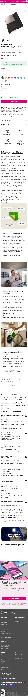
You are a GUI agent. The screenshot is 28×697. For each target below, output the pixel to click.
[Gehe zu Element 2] (7, 40)
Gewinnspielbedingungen (6, 634)
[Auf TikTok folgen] (10, 674)
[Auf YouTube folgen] (8, 674)
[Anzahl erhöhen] (7, 93)
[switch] (3, 695)
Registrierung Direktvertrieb (18, 657)
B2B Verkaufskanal (19, 654)
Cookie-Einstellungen (6, 637)
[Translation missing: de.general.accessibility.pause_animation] (27, 1)
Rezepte (3, 661)
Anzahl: (3, 90)
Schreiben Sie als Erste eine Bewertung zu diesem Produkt (14, 384)
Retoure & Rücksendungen (5, 667)
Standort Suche (18, 621)
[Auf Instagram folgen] (4, 674)
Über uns (3, 654)
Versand (9, 70)
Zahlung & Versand (5, 629)
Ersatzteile (3, 669)
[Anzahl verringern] (3, 93)
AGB (2, 620)
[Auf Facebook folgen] (2, 674)
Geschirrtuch (12, 7)
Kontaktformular (5, 659)
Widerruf (3, 626)
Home (2, 7)
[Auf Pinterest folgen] (6, 674)
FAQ (2, 657)
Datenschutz (4, 624)
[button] (14, 384)
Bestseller (6, 7)
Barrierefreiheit (4, 631)
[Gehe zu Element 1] (3, 40)
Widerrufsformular (8, 612)
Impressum (4, 622)
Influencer (3, 663)
